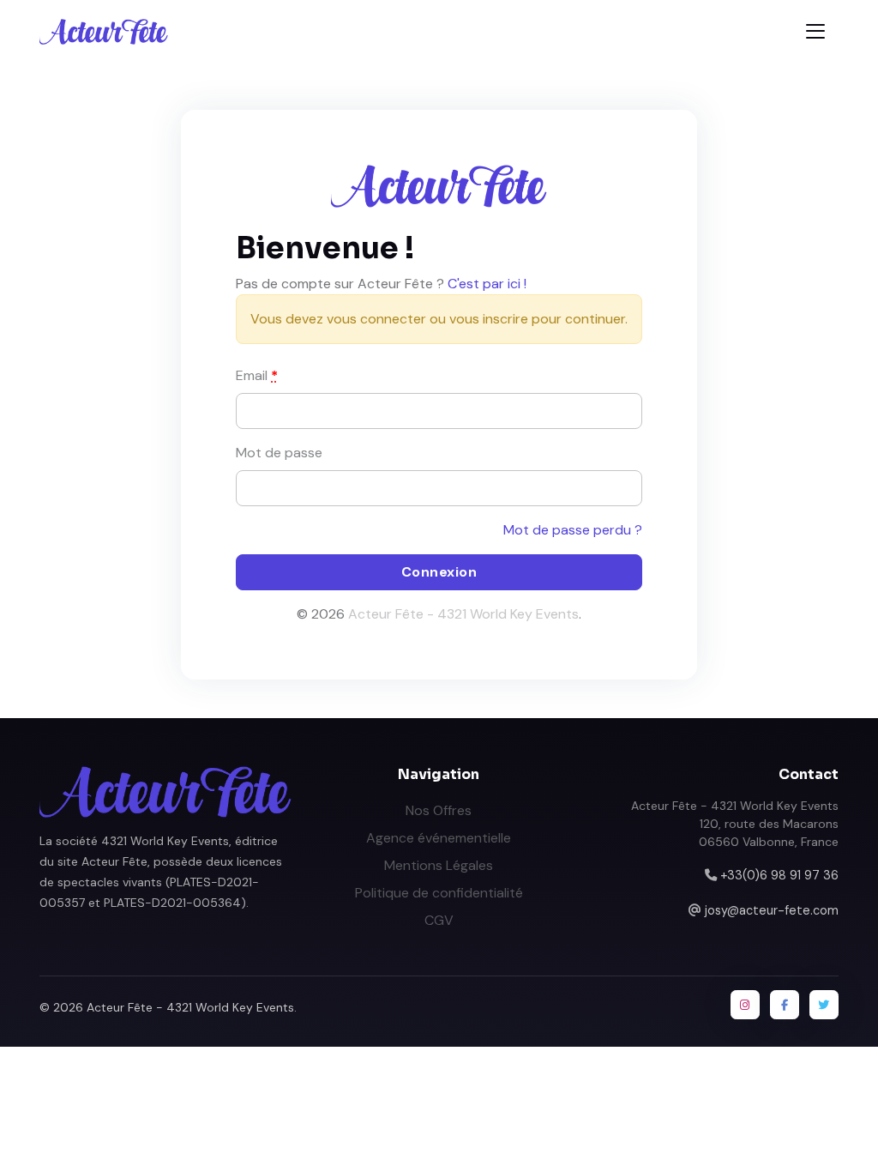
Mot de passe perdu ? (572, 530)
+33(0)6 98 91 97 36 (779, 875)
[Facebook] (784, 1004)
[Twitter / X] (824, 1004)
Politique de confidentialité (439, 893)
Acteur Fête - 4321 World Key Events (463, 614)
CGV (439, 920)
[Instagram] (745, 1004)
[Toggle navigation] (815, 31)
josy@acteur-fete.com (772, 910)
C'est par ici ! (487, 284)
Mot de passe (279, 453)
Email (257, 375)
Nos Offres (439, 810)
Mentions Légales (438, 865)
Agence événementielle (438, 838)
